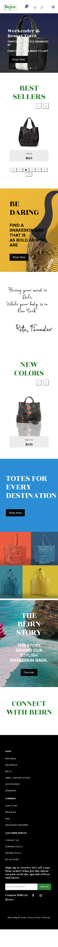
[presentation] (38, 106)
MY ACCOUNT (12, 859)
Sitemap (46, 917)
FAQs (7, 818)
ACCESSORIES (12, 784)
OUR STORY (11, 805)
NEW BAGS (10, 758)
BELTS (8, 771)
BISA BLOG (10, 812)
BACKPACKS (11, 765)
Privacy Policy (34, 917)
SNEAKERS (10, 790)
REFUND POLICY (13, 853)
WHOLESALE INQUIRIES (16, 825)
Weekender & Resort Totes (24, 33)
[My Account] (35, 7)
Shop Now (18, 59)
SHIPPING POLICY (14, 846)
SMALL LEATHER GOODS (17, 777)
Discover (29, 672)
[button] (14, 170)
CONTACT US (12, 840)
